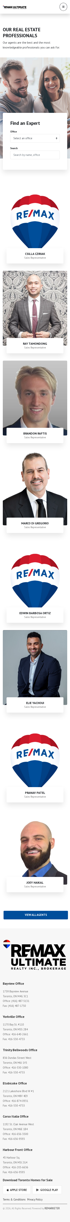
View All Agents (36, 915)
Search (14, 148)
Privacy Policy (35, 1199)
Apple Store (18, 1190)
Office (13, 131)
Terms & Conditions (14, 1199)
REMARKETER (52, 1208)
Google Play (49, 1190)
